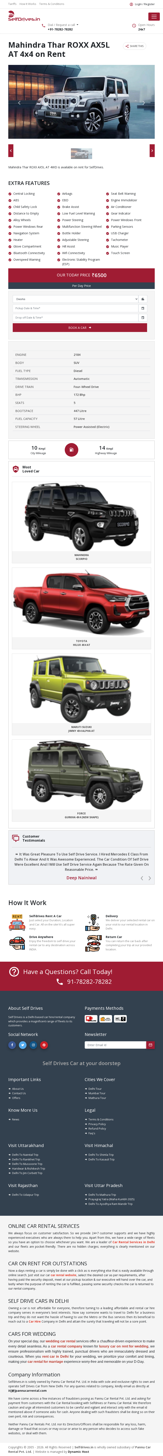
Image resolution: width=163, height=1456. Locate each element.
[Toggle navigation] (154, 17)
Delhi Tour (95, 1089)
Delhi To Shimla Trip (101, 1155)
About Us (18, 1089)
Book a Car (77, 328)
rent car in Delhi (55, 1356)
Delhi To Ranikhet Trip (26, 1159)
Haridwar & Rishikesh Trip (28, 1168)
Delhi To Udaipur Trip (25, 1195)
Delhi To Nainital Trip (25, 1155)
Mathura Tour (97, 1098)
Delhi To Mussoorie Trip (27, 1164)
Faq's (92, 1133)
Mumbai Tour (97, 1093)
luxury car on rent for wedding (123, 1346)
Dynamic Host (78, 1452)
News (15, 1119)
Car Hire (35, 1321)
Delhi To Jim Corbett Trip (27, 1173)
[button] (19, 103)
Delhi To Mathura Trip (102, 1195)
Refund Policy (97, 1128)
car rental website (63, 1275)
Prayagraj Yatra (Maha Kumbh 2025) (111, 1199)
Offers (16, 1098)
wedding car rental (60, 1341)
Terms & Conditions (101, 1119)
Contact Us (19, 1093)
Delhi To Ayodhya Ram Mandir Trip (111, 1204)
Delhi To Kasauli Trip (102, 1159)
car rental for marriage (45, 1361)
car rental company (66, 1346)
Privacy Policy (97, 1124)
